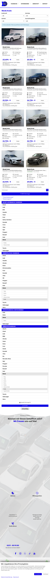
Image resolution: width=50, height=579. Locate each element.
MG (3, 278)
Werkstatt (36, 3)
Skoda (4, 239)
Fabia (5, 291)
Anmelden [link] (26, 405)
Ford (4, 217)
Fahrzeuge (14, 3)
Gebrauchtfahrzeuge (9, 326)
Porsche (5, 366)
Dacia (4, 265)
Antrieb (4, 18)
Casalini (5, 212)
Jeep (4, 227)
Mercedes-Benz (7, 358)
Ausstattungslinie (30, 18)
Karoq (5, 295)
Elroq (5, 377)
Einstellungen (45, 574)
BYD (4, 209)
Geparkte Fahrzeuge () (26, 402)
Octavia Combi (7, 245)
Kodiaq (5, 242)
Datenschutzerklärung (6, 577)
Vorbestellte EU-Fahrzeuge (11, 253)
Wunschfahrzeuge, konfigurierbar (13, 310)
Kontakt (45, 3)
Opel (4, 229)
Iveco (4, 224)
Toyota (4, 248)
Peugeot (5, 232)
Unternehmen (25, 3)
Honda (4, 348)
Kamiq (5, 293)
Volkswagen (6, 250)
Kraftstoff (4, 13)
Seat (4, 237)
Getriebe (27, 13)
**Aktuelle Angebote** (7, 199)
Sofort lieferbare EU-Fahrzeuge (12, 202)
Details (17, 59)
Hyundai (5, 222)
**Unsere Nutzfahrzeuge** (8, 197)
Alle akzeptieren (38, 574)
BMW (4, 336)
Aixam (4, 204)
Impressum (16, 577)
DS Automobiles (7, 268)
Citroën (5, 263)
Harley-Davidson (7, 219)
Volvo (4, 307)
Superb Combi (6, 391)
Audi (4, 207)
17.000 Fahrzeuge (25, 194)
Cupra (4, 214)
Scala (5, 299)
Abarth (4, 328)
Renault (5, 234)
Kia (3, 356)
